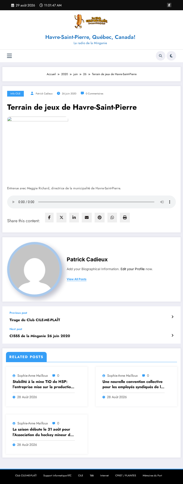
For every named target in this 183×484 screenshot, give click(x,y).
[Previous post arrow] (172, 317)
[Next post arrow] (172, 335)
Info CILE (15, 93)
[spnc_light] (171, 56)
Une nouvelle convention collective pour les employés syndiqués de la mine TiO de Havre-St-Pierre (132, 384)
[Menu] (9, 56)
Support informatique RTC (57, 475)
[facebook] (49, 217)
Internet (104, 475)
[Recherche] (160, 55)
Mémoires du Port (152, 475)
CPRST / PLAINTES (125, 475)
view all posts (76, 279)
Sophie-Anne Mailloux (32, 375)
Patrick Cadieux (44, 93)
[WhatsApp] (112, 217)
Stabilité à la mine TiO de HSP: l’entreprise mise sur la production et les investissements (43, 384)
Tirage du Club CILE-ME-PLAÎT (35, 320)
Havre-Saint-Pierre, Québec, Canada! (90, 37)
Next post (16, 329)
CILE (80, 475)
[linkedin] (74, 217)
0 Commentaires (94, 93)
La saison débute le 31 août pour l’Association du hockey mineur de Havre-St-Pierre (42, 432)
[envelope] (87, 217)
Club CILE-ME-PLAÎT (26, 475)
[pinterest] (100, 217)
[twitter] (61, 217)
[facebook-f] (169, 5)
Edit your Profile (133, 269)
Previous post (18, 312)
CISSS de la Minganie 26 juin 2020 (40, 336)
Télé (92, 475)
